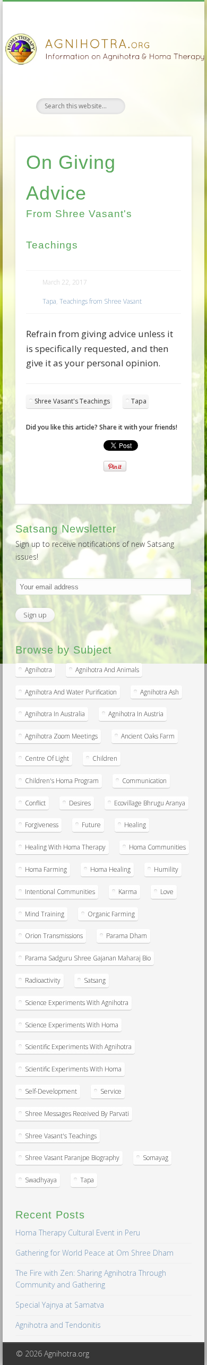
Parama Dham (126, 935)
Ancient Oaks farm (148, 736)
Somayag (155, 1157)
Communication (144, 780)
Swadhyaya (41, 1179)
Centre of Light (47, 758)
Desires (80, 803)
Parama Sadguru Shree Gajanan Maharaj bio (88, 958)
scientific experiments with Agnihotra (78, 1046)
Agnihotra (38, 669)
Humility (166, 869)
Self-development (51, 1091)
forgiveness (41, 824)
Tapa (49, 301)
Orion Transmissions (54, 935)
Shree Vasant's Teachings (72, 401)
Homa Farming (46, 869)
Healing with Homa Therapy (65, 847)
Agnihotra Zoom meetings (61, 736)
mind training (44, 913)
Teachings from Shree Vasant (100, 301)
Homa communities (157, 847)
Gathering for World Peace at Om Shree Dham (94, 1253)
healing (135, 824)
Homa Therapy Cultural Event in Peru (77, 1232)
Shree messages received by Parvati (77, 1113)
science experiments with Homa (71, 1024)
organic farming (111, 913)
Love (167, 891)
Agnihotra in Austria (135, 713)
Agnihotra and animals (107, 669)
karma (127, 891)
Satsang (95, 980)
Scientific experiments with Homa (73, 1069)
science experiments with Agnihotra (76, 1002)
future (91, 824)
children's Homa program (62, 780)
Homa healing (110, 869)
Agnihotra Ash (159, 692)
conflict (35, 803)
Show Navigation (165, 95)
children (104, 758)
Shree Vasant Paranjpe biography (72, 1157)
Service (111, 1091)
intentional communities (60, 891)
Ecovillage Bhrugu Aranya (149, 803)
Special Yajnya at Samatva (59, 1305)
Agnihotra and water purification (71, 692)
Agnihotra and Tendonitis (58, 1325)
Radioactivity (43, 980)
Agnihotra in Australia (55, 713)
